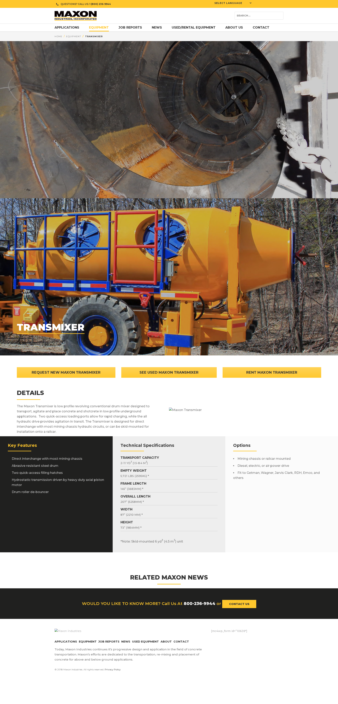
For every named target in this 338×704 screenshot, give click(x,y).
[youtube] (269, 4)
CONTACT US (239, 604)
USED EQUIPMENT (145, 641)
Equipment (73, 36)
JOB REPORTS (109, 641)
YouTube (245, 639)
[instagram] (280, 4)
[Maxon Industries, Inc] (76, 15)
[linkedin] (275, 4)
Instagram (230, 639)
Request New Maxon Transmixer (66, 372)
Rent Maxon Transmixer (271, 372)
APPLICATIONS (66, 641)
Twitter (222, 639)
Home (58, 36)
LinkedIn (237, 639)
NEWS (125, 641)
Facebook (214, 639)
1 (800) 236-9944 (100, 4)
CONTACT (181, 641)
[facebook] (257, 4)
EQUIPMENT (88, 641)
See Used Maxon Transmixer (169, 372)
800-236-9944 (199, 603)
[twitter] (263, 4)
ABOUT (166, 641)
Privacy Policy (113, 669)
